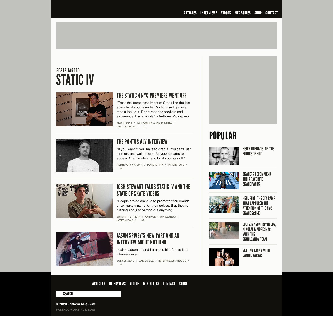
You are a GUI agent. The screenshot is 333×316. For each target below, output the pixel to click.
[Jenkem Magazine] (88, 9)
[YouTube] (262, 5)
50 (120, 168)
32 (141, 220)
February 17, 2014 (129, 164)
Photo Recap (126, 126)
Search (59, 294)
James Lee (146, 260)
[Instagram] (252, 5)
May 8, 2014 (124, 122)
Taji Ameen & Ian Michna (154, 122)
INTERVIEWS (208, 13)
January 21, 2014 (128, 216)
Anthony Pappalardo (160, 216)
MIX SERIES (243, 13)
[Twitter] (245, 5)
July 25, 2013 (125, 260)
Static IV (75, 77)
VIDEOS (226, 13)
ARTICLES (190, 13)
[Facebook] (238, 5)
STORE (183, 283)
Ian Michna (155, 164)
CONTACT (271, 13)
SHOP (258, 13)
